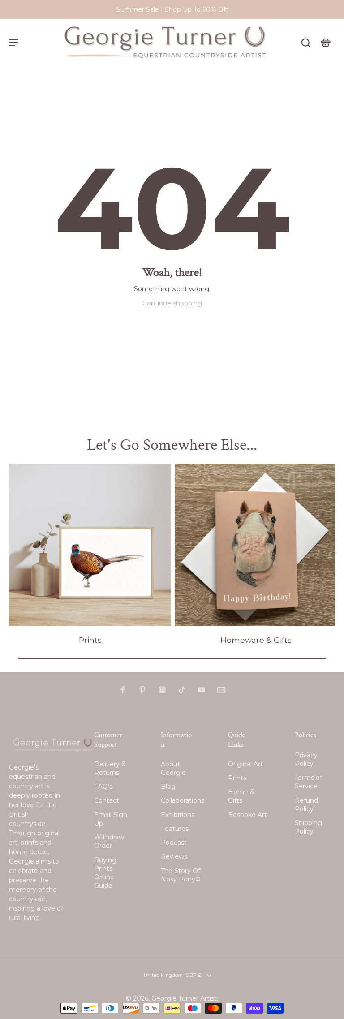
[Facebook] (123, 690)
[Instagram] (162, 690)
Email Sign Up (110, 819)
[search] (305, 42)
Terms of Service (308, 782)
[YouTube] (201, 690)
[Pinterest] (142, 690)
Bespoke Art (247, 815)
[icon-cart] (325, 42)
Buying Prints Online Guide (105, 873)
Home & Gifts (241, 796)
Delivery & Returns (110, 768)
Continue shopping (172, 303)
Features (175, 829)
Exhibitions (177, 815)
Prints (237, 778)
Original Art (245, 764)
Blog (168, 787)
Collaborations (181, 800)
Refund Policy (306, 804)
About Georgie (173, 768)
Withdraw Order (109, 841)
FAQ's (103, 787)
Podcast (174, 842)
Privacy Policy (306, 759)
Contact (106, 800)
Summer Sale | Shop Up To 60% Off (172, 9)
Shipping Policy (308, 827)
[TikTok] (182, 690)
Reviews (174, 856)
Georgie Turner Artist (184, 998)
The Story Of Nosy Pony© (181, 875)
